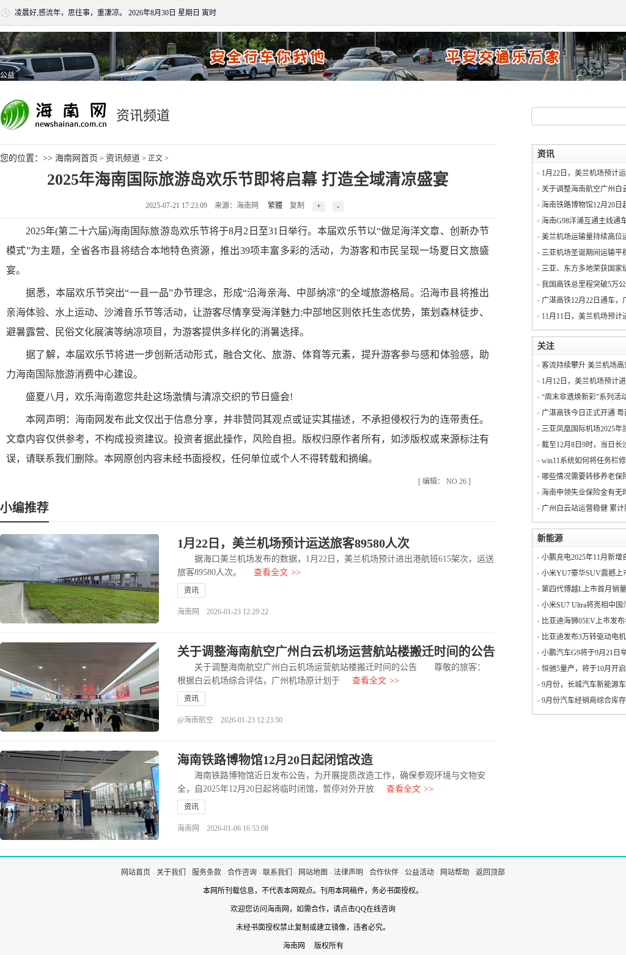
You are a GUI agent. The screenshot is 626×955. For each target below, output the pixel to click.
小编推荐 (24, 508)
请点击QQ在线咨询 (364, 909)
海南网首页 (76, 158)
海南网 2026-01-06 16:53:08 (222, 828)
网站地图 (313, 872)
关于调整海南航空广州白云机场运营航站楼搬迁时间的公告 (336, 651)
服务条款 (206, 872)
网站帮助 (455, 872)
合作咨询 (242, 872)
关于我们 (171, 872)
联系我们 (277, 872)
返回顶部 (490, 872)
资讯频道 (123, 158)
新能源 (550, 538)
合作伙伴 (384, 872)
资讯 (191, 590)
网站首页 (135, 872)
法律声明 (348, 872)
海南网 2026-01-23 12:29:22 (222, 612)
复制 (297, 205)
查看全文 (277, 572)
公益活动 (419, 872)
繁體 (275, 205)
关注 (545, 346)
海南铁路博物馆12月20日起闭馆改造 (275, 760)
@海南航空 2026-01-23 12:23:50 (229, 720)
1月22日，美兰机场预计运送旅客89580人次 (293, 543)
